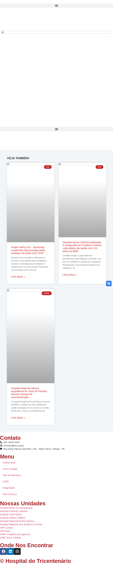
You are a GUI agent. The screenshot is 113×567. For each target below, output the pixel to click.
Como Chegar (10, 468)
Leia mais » (18, 276)
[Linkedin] (10, 551)
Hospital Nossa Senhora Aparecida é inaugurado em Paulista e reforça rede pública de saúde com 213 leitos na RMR (82, 247)
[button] (56, 5)
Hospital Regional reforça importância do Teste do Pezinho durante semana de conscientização (29, 393)
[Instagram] (56, 23)
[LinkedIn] (56, 17)
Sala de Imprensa (12, 475)
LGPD (6, 481)
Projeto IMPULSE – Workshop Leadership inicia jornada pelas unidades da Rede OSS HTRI (28, 250)
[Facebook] (56, 11)
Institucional (9, 462)
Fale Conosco (10, 494)
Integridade (9, 487)
